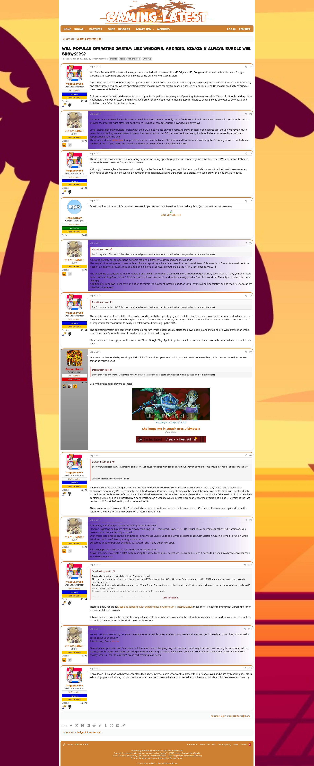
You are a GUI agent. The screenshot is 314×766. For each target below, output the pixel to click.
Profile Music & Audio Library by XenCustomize (158, 763)
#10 (250, 564)
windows (147, 58)
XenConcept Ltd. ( (186, 753)
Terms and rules (207, 744)
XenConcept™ (162, 753)
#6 (250, 295)
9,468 (84, 235)
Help (235, 744)
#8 (250, 455)
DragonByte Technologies (183, 755)
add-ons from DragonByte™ (150, 755)
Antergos (117, 140)
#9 (250, 520)
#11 (250, 628)
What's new (143, 29)
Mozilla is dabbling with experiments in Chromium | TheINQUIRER (154, 606)
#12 (250, 668)
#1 (250, 66)
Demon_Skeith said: (101, 461)
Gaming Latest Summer (76, 744)
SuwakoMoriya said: (102, 571)
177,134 (83, 382)
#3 (250, 153)
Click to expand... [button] (171, 597)
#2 (250, 113)
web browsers (134, 58)
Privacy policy (224, 744)
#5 (250, 242)
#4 (250, 200)
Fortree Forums (176, 758)
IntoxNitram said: (100, 249)
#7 (250, 351)
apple (122, 58)
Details (197, 753)
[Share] (246, 67)
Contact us (192, 744)
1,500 (84, 140)
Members (163, 29)
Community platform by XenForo (157, 750)
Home (67, 29)
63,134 (84, 101)
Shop (111, 29)
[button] (80, 29)
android (113, 58)
